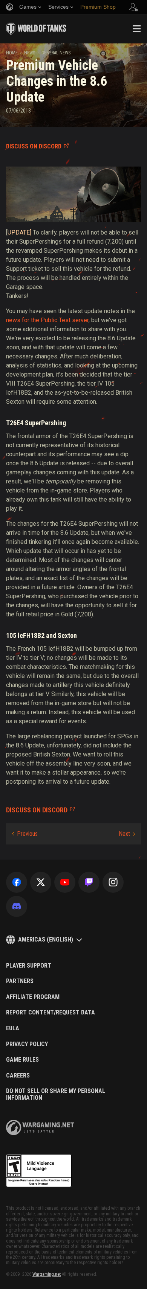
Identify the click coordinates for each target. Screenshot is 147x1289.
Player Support (28, 965)
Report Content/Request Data (50, 1012)
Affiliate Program (33, 997)
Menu (136, 28)
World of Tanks (36, 28)
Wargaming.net (46, 1274)
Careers (18, 1075)
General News (55, 53)
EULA (12, 1028)
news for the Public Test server (47, 320)
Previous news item (25, 834)
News (29, 53)
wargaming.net (40, 1127)
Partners (20, 981)
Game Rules (22, 1059)
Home (12, 53)
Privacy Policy (27, 1044)
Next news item (127, 834)
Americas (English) (45, 939)
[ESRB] (39, 1170)
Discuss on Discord (33, 146)
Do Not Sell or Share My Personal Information (55, 1094)
